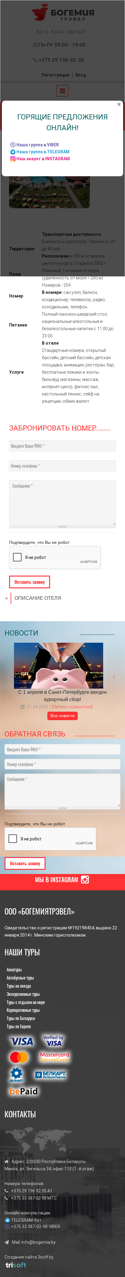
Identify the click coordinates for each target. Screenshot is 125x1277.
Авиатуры (14, 969)
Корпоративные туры (23, 1010)
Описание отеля (38, 598)
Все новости (62, 715)
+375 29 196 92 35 (28, 1190)
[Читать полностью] (72, 706)
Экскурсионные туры (23, 994)
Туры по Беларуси (21, 1018)
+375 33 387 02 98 (28, 1198)
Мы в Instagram (56, 879)
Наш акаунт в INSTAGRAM (43, 158)
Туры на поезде (19, 986)
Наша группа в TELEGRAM (42, 151)
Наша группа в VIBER (37, 144)
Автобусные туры (20, 977)
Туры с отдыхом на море (26, 1002)
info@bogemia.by (39, 1242)
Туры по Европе (19, 1026)
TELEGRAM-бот (26, 1220)
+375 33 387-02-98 (29, 1226)
